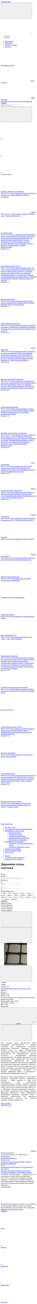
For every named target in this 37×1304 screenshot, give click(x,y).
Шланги (26, 360)
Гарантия (17, 1162)
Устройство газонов (15, 834)
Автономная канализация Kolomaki (15, 413)
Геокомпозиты (14, 327)
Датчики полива (11, 240)
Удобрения (31, 518)
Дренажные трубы (16, 355)
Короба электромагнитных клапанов (13, 245)
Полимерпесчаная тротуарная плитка (18, 560)
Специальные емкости (8, 273)
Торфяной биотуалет (8, 734)
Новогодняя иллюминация (18, 840)
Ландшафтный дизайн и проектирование (18, 829)
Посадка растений (15, 833)
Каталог (4, 103)
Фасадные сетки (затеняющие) (18, 470)
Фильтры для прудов (14, 438)
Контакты (8, 47)
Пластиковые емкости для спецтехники (14, 275)
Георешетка (5, 327)
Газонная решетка (25, 329)
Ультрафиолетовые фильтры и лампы (21, 440)
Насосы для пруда (11, 436)
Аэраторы (24, 438)
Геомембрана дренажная (27, 327)
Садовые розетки (23, 442)
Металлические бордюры (14, 498)
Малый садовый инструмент (10, 781)
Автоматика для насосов (9, 242)
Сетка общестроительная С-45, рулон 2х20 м (16, 988)
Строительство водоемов (17, 836)
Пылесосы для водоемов (9, 444)
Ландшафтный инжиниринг (14, 841)
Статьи (23, 1167)
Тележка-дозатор (12, 807)
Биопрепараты (22, 444)
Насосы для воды (23, 240)
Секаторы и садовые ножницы (11, 779)
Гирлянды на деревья (19, 665)
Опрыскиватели (28, 777)
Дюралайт (19, 667)
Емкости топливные (25, 271)
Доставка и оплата (7, 1162)
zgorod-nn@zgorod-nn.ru (9, 1158)
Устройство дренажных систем (19, 847)
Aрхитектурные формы (13, 849)
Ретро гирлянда (13, 659)
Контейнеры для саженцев (14, 777)
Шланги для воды (27, 243)
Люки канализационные (15, 386)
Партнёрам (8, 43)
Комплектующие (6, 247)
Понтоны (15, 278)
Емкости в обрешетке (23, 273)
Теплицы (31, 539)
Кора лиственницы (13, 580)
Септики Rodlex (22, 410)
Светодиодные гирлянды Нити (17, 661)
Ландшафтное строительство (14, 831)
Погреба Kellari (11, 756)
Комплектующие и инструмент (22, 388)
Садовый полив (10, 236)
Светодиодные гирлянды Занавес (12, 663)
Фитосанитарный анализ (13, 850)
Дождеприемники (18, 304)
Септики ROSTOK (13, 412)
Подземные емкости (11, 271)
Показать (4, 901)
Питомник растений (8, 1167)
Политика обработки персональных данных (15, 1171)
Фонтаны (20, 436)
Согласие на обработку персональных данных (16, 1172)
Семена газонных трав (12, 216)
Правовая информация (8, 1163)
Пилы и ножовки (28, 779)
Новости (18, 1167)
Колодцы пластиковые (8, 384)
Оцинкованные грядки (13, 496)
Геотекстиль (32, 325)
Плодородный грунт (8, 520)
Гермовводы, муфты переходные (12, 360)
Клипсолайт (12, 667)
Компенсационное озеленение (19, 838)
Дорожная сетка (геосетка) (10, 329)
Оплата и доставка (11, 45)
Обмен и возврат (26, 1162)
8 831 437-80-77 (6, 1103)
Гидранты (4, 243)
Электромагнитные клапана (10, 238)
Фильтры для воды (14, 243)
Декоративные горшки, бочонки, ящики (14, 730)
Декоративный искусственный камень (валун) (16, 732)
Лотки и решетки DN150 (20, 303)
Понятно (4, 1211)
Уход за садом (9, 852)
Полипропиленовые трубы (16, 357)
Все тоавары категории (19, 193)
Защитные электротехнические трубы (20, 358)
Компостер (31, 729)
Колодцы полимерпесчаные (26, 383)
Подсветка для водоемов (9, 442)
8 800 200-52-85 (6, 1105)
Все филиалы (5, 1156)
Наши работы (9, 41)
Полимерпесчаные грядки (13, 494)
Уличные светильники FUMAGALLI (17, 690)
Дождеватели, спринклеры (25, 236)
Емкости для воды (24, 242)
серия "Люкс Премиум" (14, 639)
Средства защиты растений (24, 520)
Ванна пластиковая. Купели (19, 277)
